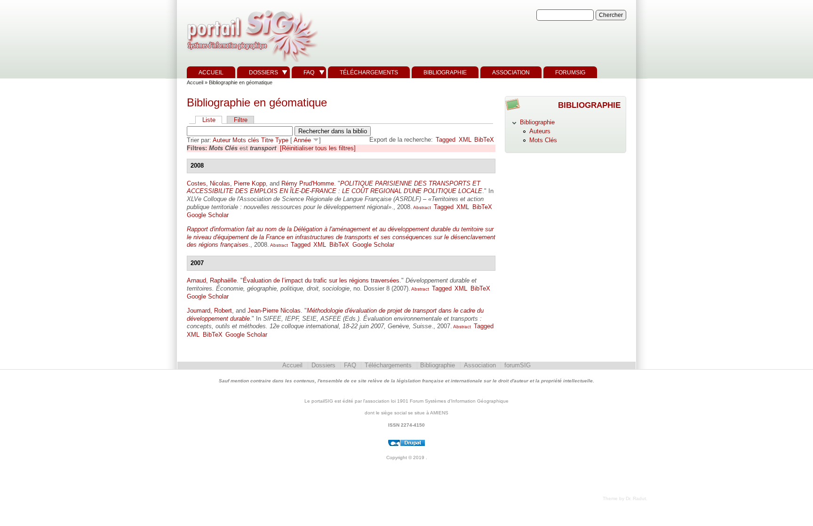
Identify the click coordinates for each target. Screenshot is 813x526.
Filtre (240, 119)
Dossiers (263, 72)
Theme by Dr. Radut (624, 498)
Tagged (445, 139)
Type (281, 140)
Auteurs (539, 131)
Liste (208, 119)
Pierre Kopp (250, 183)
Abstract (421, 207)
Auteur (222, 140)
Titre (267, 140)
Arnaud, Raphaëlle (212, 280)
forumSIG (570, 72)
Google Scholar (208, 214)
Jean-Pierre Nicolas (274, 310)
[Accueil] (251, 62)
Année (302, 140)
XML (465, 139)
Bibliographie (445, 72)
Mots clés (245, 140)
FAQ (308, 72)
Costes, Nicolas (208, 183)
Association (511, 72)
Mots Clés (543, 140)
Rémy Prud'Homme (307, 183)
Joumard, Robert (209, 310)
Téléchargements (369, 72)
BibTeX (484, 139)
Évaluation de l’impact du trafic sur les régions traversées (321, 280)
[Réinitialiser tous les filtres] (318, 148)
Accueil (211, 72)
